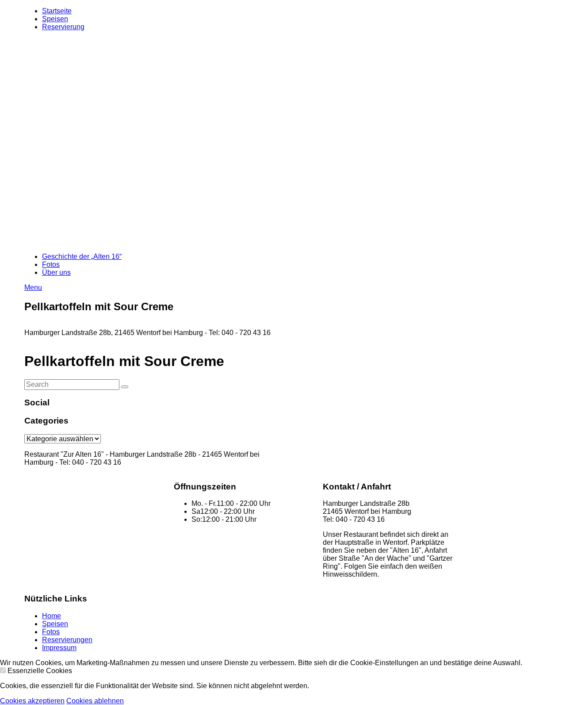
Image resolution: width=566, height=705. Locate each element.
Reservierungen (67, 639)
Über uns (56, 272)
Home (51, 616)
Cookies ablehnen (95, 701)
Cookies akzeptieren (32, 701)
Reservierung (63, 27)
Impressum (59, 647)
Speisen (55, 19)
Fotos (51, 264)
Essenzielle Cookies (40, 670)
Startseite (57, 11)
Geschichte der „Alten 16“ (82, 256)
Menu (33, 287)
